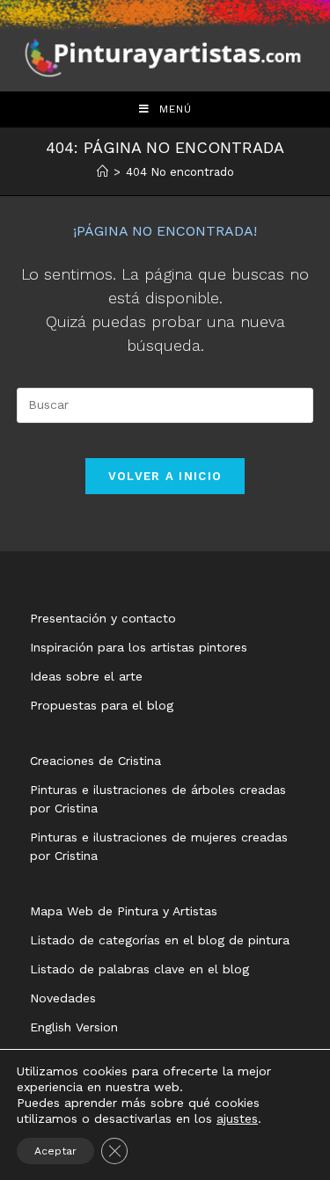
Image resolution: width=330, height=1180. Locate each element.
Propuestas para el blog (101, 705)
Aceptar (55, 1151)
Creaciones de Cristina (95, 761)
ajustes (237, 1118)
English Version (74, 1027)
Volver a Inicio (165, 476)
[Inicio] (102, 171)
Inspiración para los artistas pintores (138, 647)
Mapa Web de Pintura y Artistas (123, 911)
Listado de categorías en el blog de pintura (160, 940)
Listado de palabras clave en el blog (139, 969)
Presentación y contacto (103, 618)
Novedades (63, 998)
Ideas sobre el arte (86, 676)
